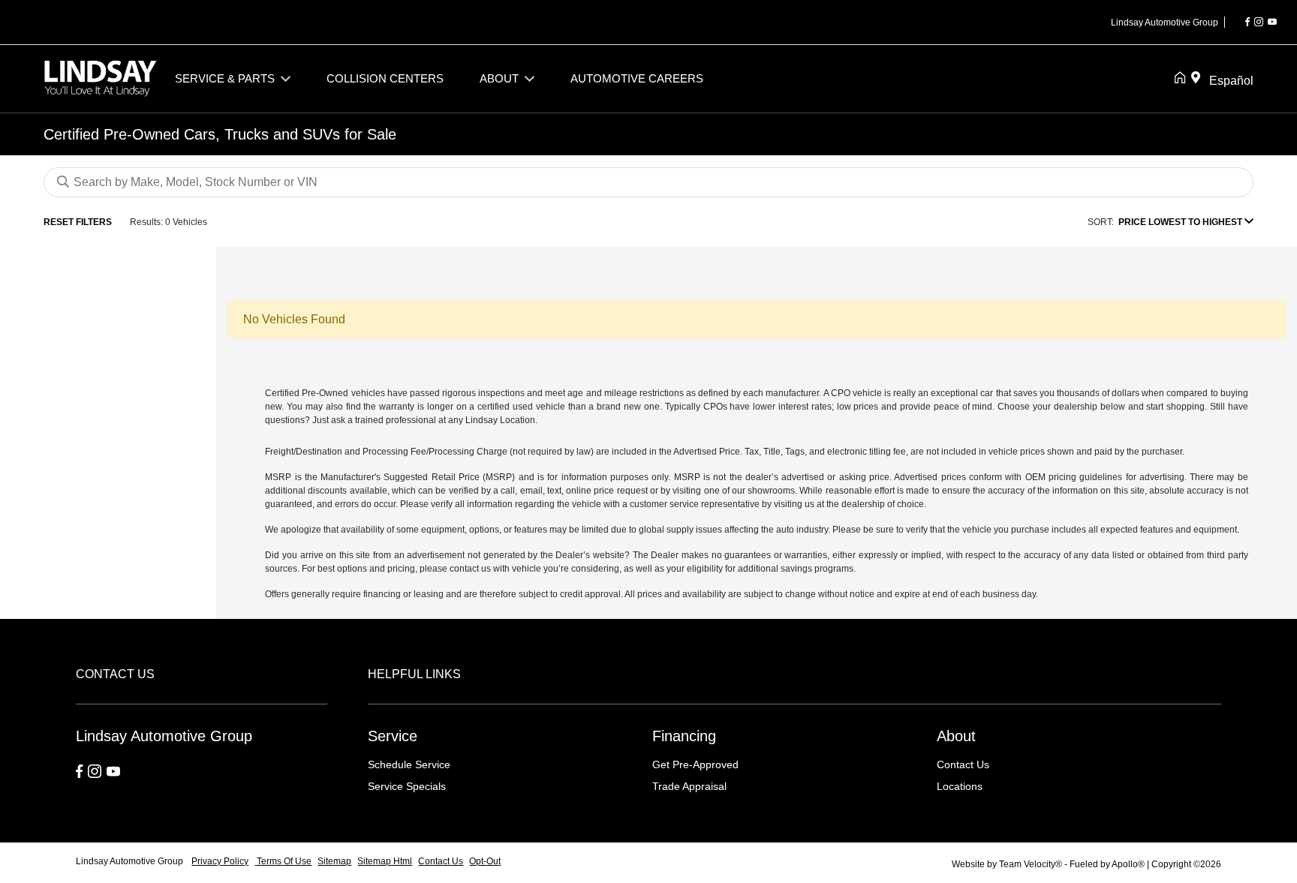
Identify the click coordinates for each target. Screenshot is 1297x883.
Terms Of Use (282, 861)
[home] (1183, 79)
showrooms (771, 490)
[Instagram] (1258, 22)
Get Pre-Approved (695, 764)
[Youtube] (1272, 22)
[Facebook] (1247, 22)
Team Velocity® (1030, 864)
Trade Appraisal (689, 786)
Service (392, 736)
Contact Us (963, 764)
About (956, 736)
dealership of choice (882, 504)
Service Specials (407, 786)
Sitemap (334, 861)
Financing (684, 736)
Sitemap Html (384, 861)
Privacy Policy (219, 861)
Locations (960, 786)
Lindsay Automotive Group (130, 861)
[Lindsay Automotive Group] (100, 77)
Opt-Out (485, 861)
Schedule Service (409, 764)
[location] (1198, 79)
